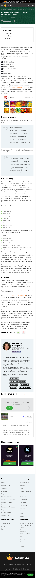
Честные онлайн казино (8, 499)
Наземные (23, 497)
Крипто (22, 488)
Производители (24, 482)
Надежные (4, 494)
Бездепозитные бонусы (8, 510)
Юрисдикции (23, 502)
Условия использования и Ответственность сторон (26, 525)
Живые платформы (25, 491)
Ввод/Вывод (23, 485)
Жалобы (22, 516)
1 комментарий (7, 21)
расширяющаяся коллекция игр (17, 295)
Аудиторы (22, 508)
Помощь (22, 536)
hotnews (13, 16)
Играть (10, 463)
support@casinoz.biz (28, 2)
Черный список (5, 485)
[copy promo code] (12, 460)
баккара (7, 193)
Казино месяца (24, 499)
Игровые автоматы (6, 497)
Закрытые (4, 488)
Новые (3, 482)
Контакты (22, 539)
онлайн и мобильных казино (20, 87)
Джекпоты (4, 491)
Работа (3, 526)
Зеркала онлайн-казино (8, 507)
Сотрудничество (5, 523)
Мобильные (23, 511)
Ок (30, 574)
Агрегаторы (23, 494)
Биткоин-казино (6, 512)
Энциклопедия (5, 515)
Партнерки (4, 529)
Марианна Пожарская (17, 344)
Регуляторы (23, 505)
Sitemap (22, 546)
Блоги (21, 513)
